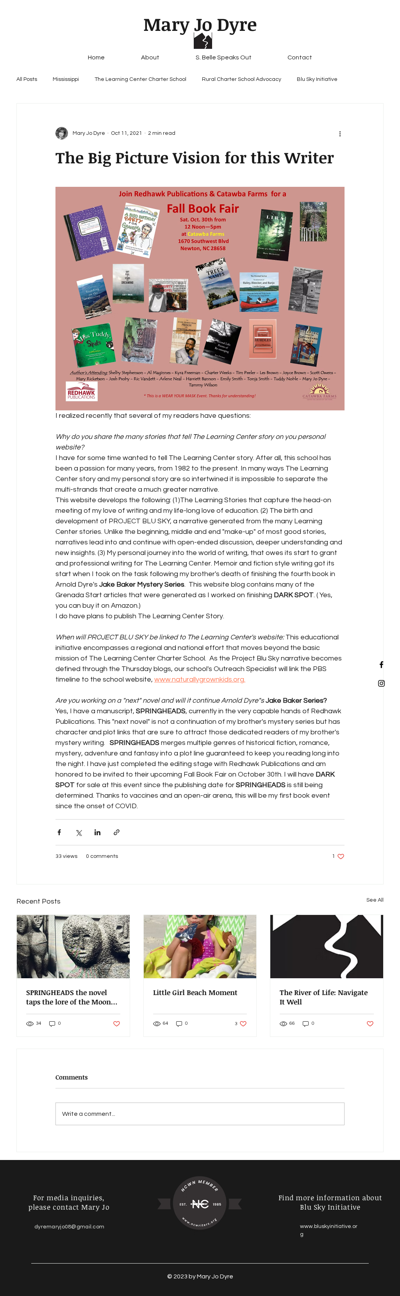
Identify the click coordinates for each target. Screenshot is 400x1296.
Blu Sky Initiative (317, 79)
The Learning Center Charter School (140, 79)
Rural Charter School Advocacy (241, 79)
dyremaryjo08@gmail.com (69, 1227)
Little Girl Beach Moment (195, 992)
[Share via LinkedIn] (97, 832)
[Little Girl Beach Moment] (200, 946)
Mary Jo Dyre (200, 24)
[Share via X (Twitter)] (78, 832)
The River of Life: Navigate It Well (324, 997)
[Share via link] (116, 832)
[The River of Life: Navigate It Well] (326, 946)
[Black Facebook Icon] (381, 664)
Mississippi (66, 79)
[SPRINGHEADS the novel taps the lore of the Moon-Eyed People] (73, 946)
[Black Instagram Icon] (381, 683)
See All (375, 900)
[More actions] (340, 133)
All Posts (26, 79)
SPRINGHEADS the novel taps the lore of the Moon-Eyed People (70, 997)
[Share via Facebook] (59, 832)
